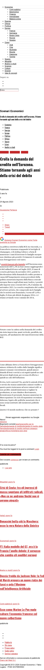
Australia (13, 50)
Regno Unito (14, 35)
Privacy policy (9, 648)
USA (11, 45)
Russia (12, 38)
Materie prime (15, 19)
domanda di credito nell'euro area (20, 428)
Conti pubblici (15, 9)
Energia (8, 21)
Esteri (7, 42)
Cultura (7, 68)
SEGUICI (3, 422)
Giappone (13, 54)
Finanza (12, 14)
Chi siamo (8, 645)
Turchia (12, 57)
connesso (15, 460)
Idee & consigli (11, 73)
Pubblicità (8, 642)
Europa (7, 28)
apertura (19, 424)
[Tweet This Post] (24, 216)
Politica (8, 26)
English (8, 71)
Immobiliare (14, 16)
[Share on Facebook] (24, 214)
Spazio (7, 59)
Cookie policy (9, 650)
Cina (11, 47)
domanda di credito (14, 426)
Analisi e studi (10, 64)
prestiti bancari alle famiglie (13, 264)
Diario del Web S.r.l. (8, 660)
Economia (9, 7)
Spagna (12, 40)
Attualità (8, 61)
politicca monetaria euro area (15, 431)
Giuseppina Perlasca (8, 210)
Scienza (8, 66)
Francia (12, 31)
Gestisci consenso (11, 653)
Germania (13, 33)
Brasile (12, 52)
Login (36, 449)
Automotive (14, 12)
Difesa (7, 24)
